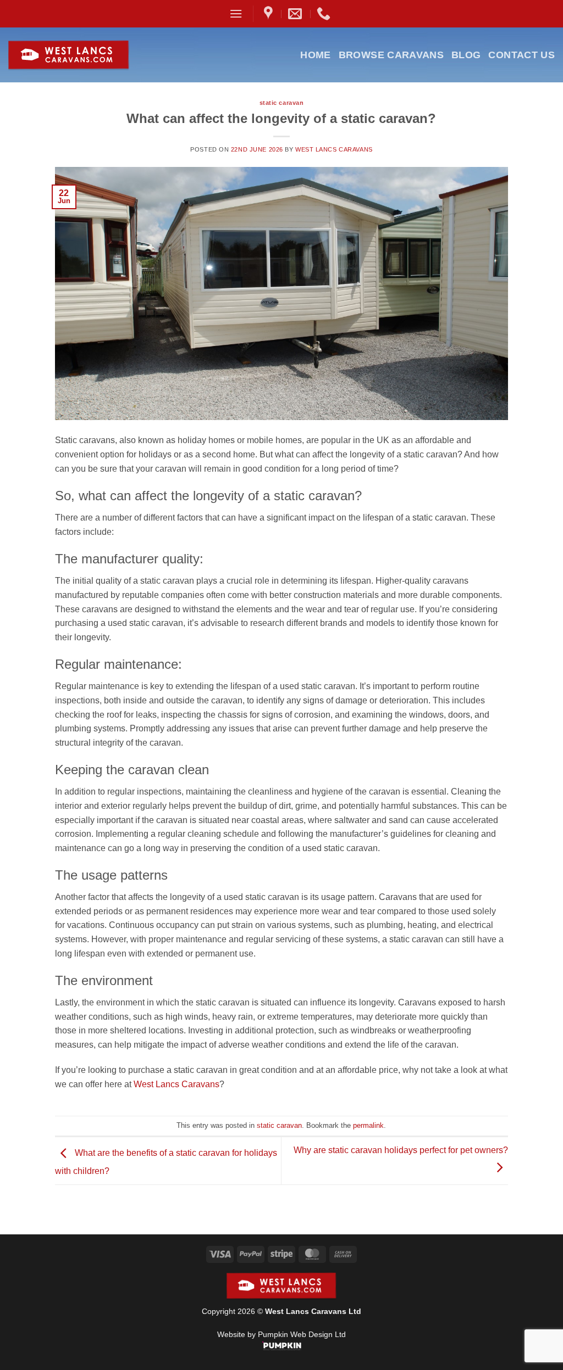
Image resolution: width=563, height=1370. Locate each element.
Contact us (521, 54)
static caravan (282, 102)
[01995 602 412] (325, 14)
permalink (368, 1125)
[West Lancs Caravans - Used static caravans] (95, 55)
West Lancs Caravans (334, 149)
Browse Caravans (391, 54)
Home (315, 54)
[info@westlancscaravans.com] (296, 14)
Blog (466, 54)
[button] (235, 13)
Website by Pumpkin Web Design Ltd (281, 1334)
